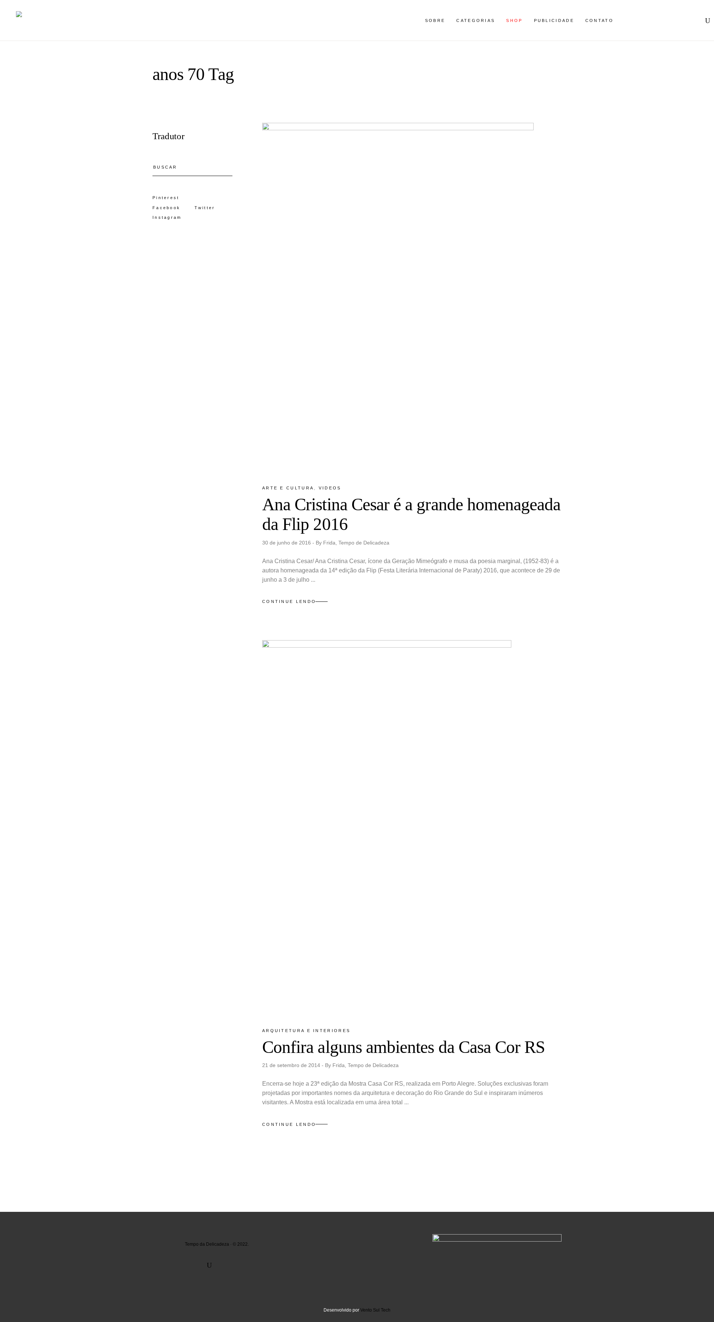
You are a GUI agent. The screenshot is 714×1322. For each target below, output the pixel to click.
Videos (330, 488)
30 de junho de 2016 (287, 543)
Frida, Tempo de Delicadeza (356, 543)
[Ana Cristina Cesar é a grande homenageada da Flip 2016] (398, 297)
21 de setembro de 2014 (292, 1065)
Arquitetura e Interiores (306, 1030)
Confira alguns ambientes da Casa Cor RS (403, 1047)
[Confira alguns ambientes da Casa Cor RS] (386, 827)
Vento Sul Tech (375, 1310)
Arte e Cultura (288, 488)
